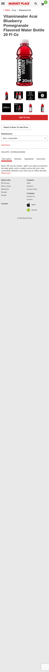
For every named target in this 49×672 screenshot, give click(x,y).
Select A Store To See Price (16, 127)
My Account (5, 183)
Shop (14, 10)
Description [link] (6, 159)
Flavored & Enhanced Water (31, 10)
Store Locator (6, 186)
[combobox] (24, 138)
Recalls (3, 195)
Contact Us (31, 196)
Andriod (34, 210)
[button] (6, 96)
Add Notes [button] (5, 145)
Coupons (30, 180)
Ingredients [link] (29, 159)
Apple (33, 205)
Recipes (4, 192)
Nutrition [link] (17, 159)
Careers (30, 199)
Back (7, 10)
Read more (5, 173)
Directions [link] (41, 159)
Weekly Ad (5, 189)
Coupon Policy (32, 189)
